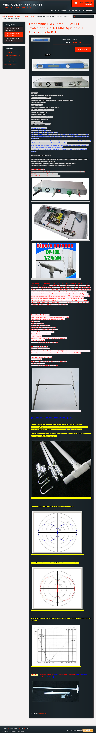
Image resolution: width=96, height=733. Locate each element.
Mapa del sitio (13, 728)
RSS (21, 728)
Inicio (3, 16)
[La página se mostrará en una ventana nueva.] (40, 41)
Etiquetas (34, 713)
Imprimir (28, 728)
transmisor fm (42, 713)
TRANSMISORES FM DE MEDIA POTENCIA (20, 16)
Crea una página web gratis (74, 730)
